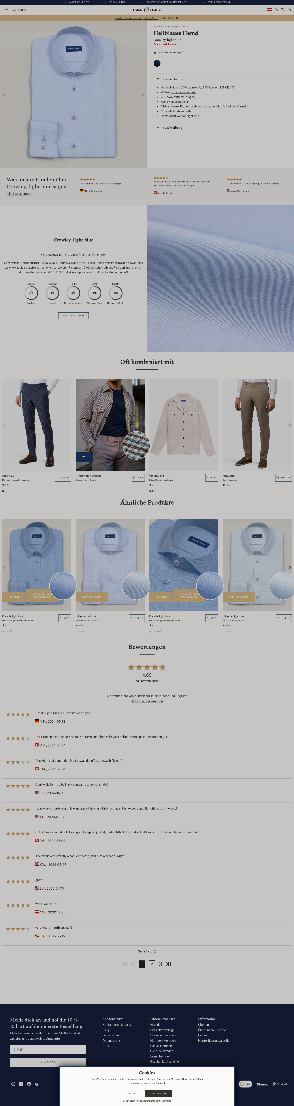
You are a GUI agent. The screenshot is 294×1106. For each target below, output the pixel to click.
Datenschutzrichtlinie (160, 1100)
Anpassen (131, 1093)
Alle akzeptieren (158, 1093)
